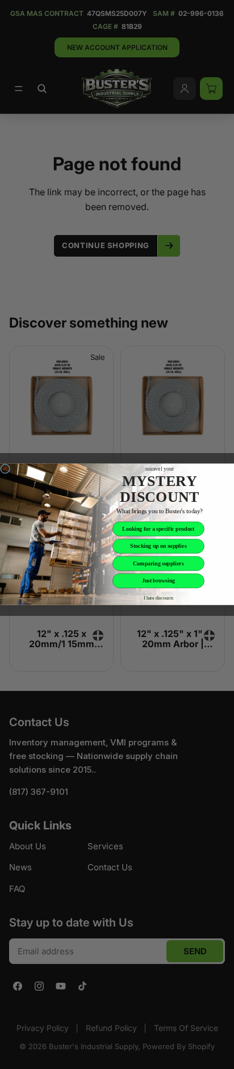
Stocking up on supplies (158, 546)
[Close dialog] (5, 469)
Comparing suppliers (158, 564)
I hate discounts (159, 598)
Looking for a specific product (158, 529)
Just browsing (159, 581)
